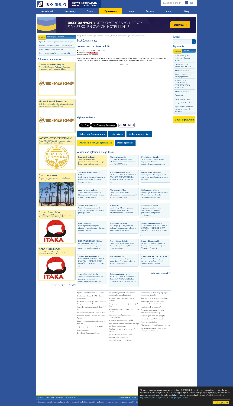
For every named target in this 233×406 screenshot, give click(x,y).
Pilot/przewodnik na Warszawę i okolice (155, 325)
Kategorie (186, 51)
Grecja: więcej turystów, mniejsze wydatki (54, 53)
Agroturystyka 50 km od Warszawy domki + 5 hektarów (184, 109)
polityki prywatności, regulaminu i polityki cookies (98, 402)
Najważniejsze (51, 37)
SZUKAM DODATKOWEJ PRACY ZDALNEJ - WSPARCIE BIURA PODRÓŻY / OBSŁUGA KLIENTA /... (123, 177)
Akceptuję (221, 402)
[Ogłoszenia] (184, 46)
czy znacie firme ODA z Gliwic (152, 319)
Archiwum (61, 37)
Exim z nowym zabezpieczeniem (51, 49)
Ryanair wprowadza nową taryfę (153, 316)
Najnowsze (41, 37)
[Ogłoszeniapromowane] (57, 59)
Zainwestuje (179, 95)
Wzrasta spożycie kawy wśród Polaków (91, 312)
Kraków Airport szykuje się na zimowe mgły (55, 45)
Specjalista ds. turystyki (183, 70)
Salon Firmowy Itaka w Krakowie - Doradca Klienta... (183, 58)
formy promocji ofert (149, 322)
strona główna (125, 397)
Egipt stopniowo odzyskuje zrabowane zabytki (56, 42)
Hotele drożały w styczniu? (151, 307)
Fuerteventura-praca (182, 99)
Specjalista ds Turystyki (183, 103)
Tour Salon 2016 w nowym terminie (154, 298)
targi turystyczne (83, 330)
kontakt (134, 397)
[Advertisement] (57, 341)
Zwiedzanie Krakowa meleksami (89, 333)
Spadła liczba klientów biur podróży (90, 293)
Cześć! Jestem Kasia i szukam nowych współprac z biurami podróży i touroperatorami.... (92, 177)
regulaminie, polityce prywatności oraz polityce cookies (164, 397)
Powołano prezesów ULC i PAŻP (121, 320)
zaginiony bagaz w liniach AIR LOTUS (91, 327)
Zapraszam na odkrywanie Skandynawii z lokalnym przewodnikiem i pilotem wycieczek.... (151, 210)
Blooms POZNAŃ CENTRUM (120, 340)
